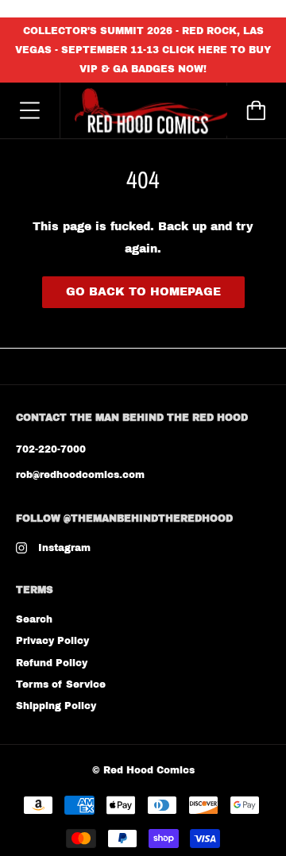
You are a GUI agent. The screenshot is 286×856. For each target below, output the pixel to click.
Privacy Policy (52, 640)
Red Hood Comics (149, 770)
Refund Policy (51, 663)
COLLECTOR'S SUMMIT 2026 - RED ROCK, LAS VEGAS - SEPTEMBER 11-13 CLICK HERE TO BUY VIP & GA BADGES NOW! (143, 50)
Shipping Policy (56, 705)
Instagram (64, 547)
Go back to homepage (143, 292)
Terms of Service (61, 684)
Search (34, 619)
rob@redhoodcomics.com (80, 474)
